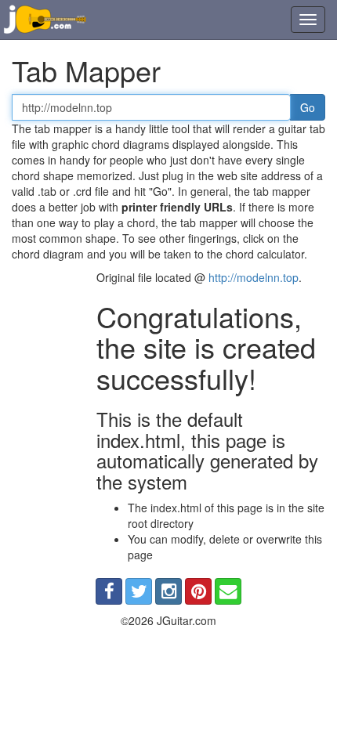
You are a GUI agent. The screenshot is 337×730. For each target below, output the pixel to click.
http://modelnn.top (253, 277)
